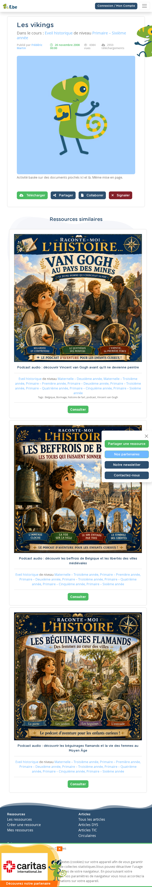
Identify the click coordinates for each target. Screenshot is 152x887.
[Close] (146, 436)
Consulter (78, 409)
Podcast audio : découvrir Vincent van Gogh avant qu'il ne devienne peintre (78, 367)
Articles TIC (87, 830)
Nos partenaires (127, 454)
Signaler (123, 195)
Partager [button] (65, 195)
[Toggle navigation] (144, 6)
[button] (92, 195)
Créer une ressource (24, 824)
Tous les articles (91, 819)
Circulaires (87, 835)
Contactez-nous (127, 475)
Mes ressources (20, 830)
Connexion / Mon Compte (116, 6)
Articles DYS (88, 824)
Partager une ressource (126, 443)
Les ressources (19, 819)
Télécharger (35, 195)
